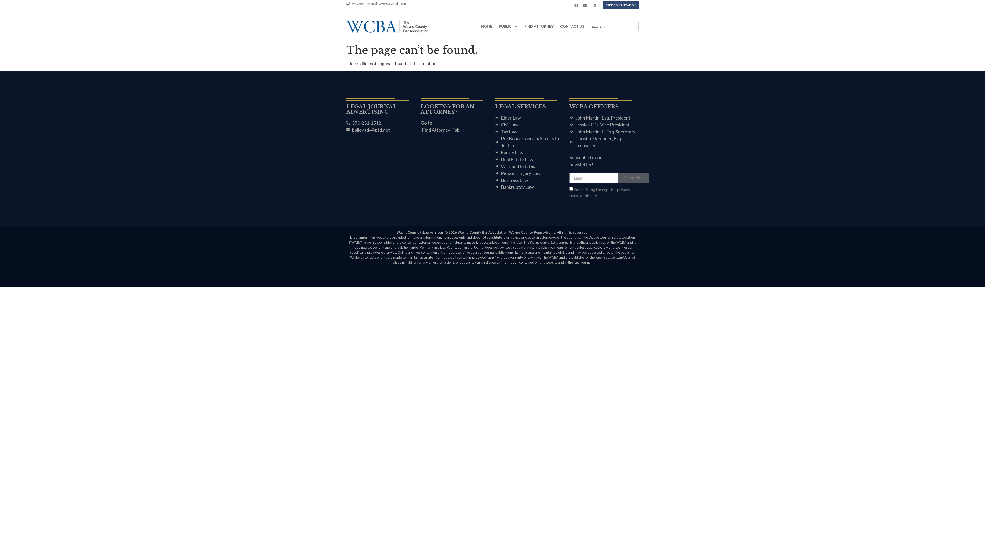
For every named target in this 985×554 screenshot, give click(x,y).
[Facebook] (576, 5)
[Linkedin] (594, 5)
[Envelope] (585, 5)
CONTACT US (572, 26)
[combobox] (614, 26)
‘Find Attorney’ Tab (440, 130)
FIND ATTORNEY (539, 26)
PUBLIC (505, 26)
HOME (486, 26)
